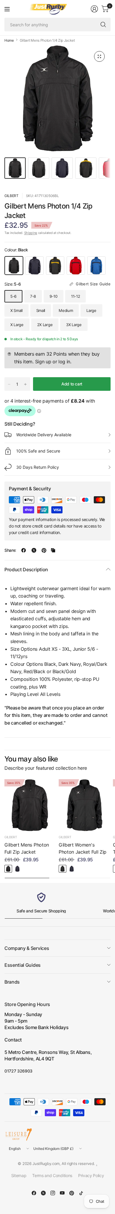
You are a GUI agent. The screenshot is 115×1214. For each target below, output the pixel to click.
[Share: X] (34, 550)
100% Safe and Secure (38, 450)
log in (64, 361)
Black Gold (55, 265)
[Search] (103, 24)
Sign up (43, 361)
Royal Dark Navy (96, 265)
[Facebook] (34, 1193)
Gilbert (11, 195)
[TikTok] (81, 1193)
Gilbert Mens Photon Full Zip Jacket (26, 848)
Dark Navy (34, 265)
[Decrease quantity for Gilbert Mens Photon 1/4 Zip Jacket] (9, 384)
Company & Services (26, 948)
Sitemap (19, 1175)
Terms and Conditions (52, 1175)
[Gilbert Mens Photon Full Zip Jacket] (30, 805)
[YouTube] (62, 1193)
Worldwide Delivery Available (43, 434)
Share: (10, 550)
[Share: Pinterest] (44, 550)
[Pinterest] (71, 1193)
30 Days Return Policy (37, 467)
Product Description (26, 569)
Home (9, 40)
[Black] (8, 869)
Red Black (76, 265)
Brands (12, 982)
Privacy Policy (91, 1175)
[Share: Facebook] (23, 550)
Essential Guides (22, 965)
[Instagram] (53, 1193)
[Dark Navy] (17, 869)
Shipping (30, 233)
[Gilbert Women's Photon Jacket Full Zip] (85, 805)
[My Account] (94, 9)
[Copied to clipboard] (53, 550)
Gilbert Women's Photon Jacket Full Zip (82, 848)
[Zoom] (99, 56)
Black (14, 265)
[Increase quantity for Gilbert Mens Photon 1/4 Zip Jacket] (25, 384)
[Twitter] (43, 1193)
